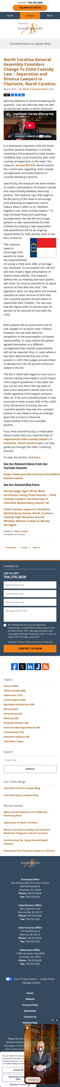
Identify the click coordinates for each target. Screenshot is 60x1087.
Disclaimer (30, 1010)
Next (36, 547)
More (50, 15)
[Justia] (37, 666)
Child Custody (21, 531)
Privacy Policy (24, 642)
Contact (30, 15)
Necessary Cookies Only (18, 1078)
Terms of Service (44, 642)
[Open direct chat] (52, 1020)
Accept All (18, 1070)
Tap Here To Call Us (30, 7)
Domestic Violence (17, 736)
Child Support (14, 699)
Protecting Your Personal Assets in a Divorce (29, 850)
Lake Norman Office (30, 905)
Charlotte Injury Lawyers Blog (21, 795)
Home (10, 15)
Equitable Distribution (19, 704)
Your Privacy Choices (25, 979)
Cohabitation (14, 732)
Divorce (11, 686)
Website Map (30, 1022)
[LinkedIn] (30, 666)
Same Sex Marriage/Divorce (22, 727)
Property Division (16, 722)
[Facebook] (14, 666)
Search (30, 768)
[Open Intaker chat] (29, 1085)
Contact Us (30, 1016)
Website (30, 999)
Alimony (11, 709)
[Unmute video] (41, 1049)
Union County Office (30, 927)
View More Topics (14, 741)
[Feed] (45, 666)
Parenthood (13, 713)
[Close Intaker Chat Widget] (57, 1020)
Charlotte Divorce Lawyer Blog (30, 29)
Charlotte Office (30, 879)
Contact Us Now (30, 648)
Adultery (11, 718)
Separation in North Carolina (20, 822)
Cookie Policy (47, 979)
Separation (13, 695)
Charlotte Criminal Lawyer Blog (22, 788)
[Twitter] (22, 666)
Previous (10, 547)
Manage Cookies (31, 982)
